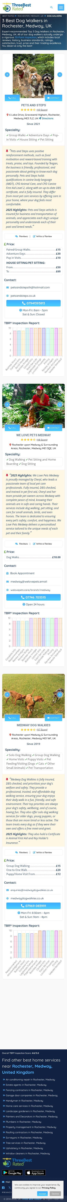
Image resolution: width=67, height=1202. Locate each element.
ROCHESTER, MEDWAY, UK (30, 16)
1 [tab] (29, 90)
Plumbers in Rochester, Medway (23, 1121)
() (42, 109)
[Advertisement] (33, 1016)
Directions (47, 118)
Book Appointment (22, 573)
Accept (42, 1193)
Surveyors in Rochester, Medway (24, 1137)
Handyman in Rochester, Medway (24, 1100)
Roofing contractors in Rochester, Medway (29, 1132)
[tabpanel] (33, 76)
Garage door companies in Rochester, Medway (32, 1095)
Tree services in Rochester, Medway (26, 1142)
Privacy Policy (48, 1188)
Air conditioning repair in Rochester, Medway (30, 1079)
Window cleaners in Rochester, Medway (28, 1153)
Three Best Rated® (31, 1199)
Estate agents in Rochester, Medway (26, 1084)
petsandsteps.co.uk (23, 295)
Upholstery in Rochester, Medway (24, 1148)
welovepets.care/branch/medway (30, 590)
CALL (13, 98)
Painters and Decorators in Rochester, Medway (32, 1116)
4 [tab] (37, 90)
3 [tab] (34, 90)
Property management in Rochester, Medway (31, 1127)
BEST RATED (8, 16)
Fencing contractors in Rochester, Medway (29, 1090)
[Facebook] (3, 1188)
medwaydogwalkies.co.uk (27, 898)
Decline (55, 1193)
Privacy (7, 1192)
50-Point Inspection (25, 37)
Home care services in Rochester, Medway (29, 1105)
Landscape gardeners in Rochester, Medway (30, 1111)
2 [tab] (31, 90)
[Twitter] (9, 1188)
